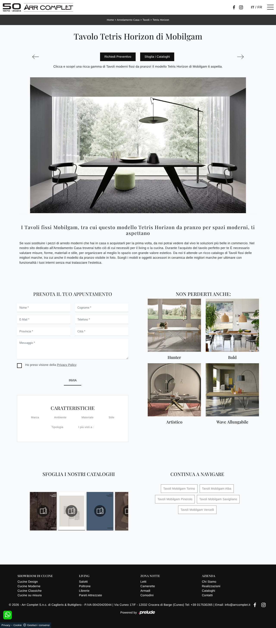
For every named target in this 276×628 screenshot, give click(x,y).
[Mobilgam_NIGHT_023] (72, 511)
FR (259, 7)
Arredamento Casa (128, 19)
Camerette (147, 586)
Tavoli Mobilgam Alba (217, 488)
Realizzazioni (211, 586)
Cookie (17, 625)
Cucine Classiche (29, 590)
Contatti (207, 595)
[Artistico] (174, 389)
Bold (232, 357)
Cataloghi (208, 590)
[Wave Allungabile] (232, 389)
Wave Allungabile (232, 422)
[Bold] (232, 325)
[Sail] (35, 57)
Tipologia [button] (57, 427)
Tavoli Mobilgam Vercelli (197, 509)
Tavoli (146, 19)
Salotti (83, 581)
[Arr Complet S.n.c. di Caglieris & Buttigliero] (38, 7)
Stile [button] (111, 417)
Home (110, 19)
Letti (143, 581)
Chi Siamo (209, 581)
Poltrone (85, 586)
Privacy (6, 625)
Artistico (174, 422)
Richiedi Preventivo (117, 56)
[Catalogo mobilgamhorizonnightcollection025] (100, 511)
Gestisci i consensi (38, 625)
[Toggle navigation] (270, 7)
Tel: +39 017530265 (199, 604)
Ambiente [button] (60, 417)
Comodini (147, 595)
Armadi (145, 590)
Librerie (84, 590)
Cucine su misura (29, 595)
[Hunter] (174, 325)
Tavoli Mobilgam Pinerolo (174, 499)
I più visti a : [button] (86, 427)
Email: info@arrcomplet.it (233, 604)
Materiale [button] (88, 417)
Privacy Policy (67, 364)
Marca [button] (35, 417)
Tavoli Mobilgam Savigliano (218, 499)
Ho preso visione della (51, 364)
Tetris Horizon (161, 19)
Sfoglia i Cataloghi (157, 56)
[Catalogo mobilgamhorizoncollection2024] (43, 511)
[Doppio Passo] (240, 57)
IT (252, 7)
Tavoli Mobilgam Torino (179, 488)
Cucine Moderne (28, 586)
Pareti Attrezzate (90, 595)
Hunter (174, 357)
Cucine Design (27, 581)
